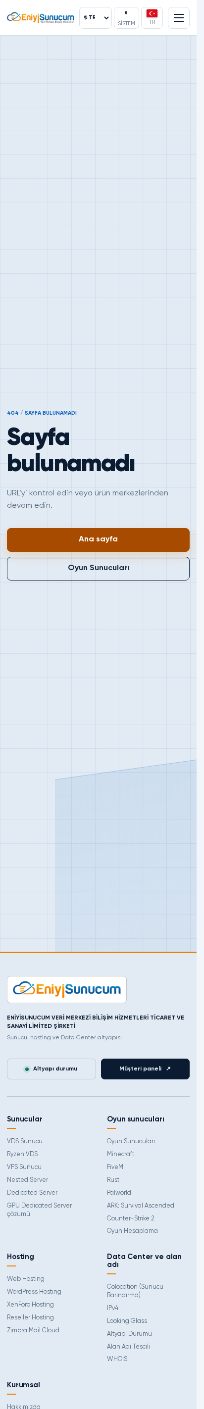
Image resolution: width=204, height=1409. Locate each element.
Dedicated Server (32, 1193)
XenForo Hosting (30, 1305)
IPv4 (112, 1308)
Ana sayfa (98, 539)
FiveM (115, 1167)
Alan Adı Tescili (128, 1347)
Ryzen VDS (22, 1154)
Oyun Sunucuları (98, 568)
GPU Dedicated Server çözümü (39, 1210)
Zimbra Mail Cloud (33, 1330)
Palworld (119, 1193)
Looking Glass (127, 1321)
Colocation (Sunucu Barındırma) (135, 1291)
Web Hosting (26, 1279)
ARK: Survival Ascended (140, 1206)
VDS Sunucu (25, 1141)
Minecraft (120, 1154)
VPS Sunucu (24, 1167)
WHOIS (117, 1359)
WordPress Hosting (34, 1292)
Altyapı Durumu (129, 1334)
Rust (113, 1180)
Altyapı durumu (55, 1069)
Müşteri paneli (145, 1069)
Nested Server (27, 1180)
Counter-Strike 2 (130, 1218)
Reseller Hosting (30, 1317)
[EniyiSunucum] (40, 17)
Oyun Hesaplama (132, 1231)
